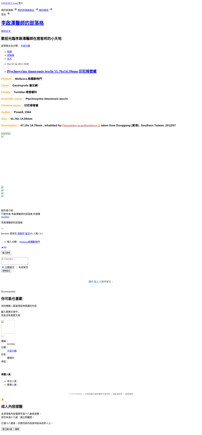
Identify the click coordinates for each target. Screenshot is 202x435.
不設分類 (25, 46)
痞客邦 (21, 233)
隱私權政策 (117, 394)
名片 (9, 59)
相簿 (9, 51)
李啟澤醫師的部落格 (22, 23)
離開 (17, 429)
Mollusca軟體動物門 (30, 242)
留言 (27, 233)
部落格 (10, 55)
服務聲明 (129, 394)
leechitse (5, 217)
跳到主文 (6, 31)
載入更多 (6, 253)
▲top (4, 247)
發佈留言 (6, 271)
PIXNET (79, 394)
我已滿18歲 (7, 429)
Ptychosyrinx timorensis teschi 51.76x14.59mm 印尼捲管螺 (52, 71)
